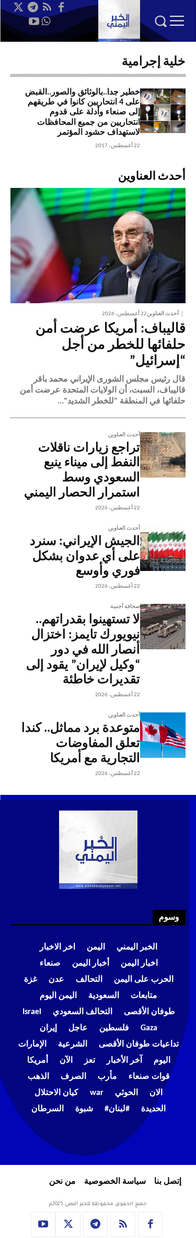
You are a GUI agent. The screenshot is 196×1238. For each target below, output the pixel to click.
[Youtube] (34, 21)
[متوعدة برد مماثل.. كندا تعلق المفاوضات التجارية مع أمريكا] (163, 735)
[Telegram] (33, 7)
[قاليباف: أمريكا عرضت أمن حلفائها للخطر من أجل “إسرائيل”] (98, 245)
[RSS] (47, 7)
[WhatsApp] (45, 21)
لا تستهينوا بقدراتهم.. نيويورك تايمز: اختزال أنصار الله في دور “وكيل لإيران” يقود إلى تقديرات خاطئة (83, 650)
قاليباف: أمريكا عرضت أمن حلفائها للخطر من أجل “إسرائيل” (111, 345)
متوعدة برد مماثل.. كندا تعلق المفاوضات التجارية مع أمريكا (80, 743)
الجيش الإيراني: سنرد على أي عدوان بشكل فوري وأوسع (85, 556)
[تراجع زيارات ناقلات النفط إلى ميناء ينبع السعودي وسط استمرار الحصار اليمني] (163, 455)
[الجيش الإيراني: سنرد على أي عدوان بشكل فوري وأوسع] (163, 548)
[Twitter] (19, 7)
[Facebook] (61, 7)
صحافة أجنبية (125, 607)
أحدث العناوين (163, 314)
